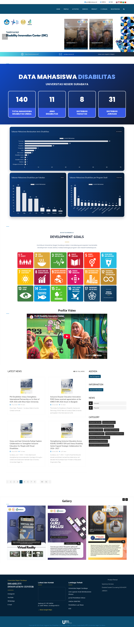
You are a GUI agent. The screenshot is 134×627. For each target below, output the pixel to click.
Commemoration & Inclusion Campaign (101, 426)
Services (85, 9)
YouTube (10, 597)
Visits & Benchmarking (111, 430)
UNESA (104, 2)
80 (42, 482)
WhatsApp (11, 601)
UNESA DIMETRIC (74, 601)
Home (58, 9)
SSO (111, 2)
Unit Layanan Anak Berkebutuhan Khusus (79, 593)
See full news (80, 371)
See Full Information (96, 390)
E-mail (10, 605)
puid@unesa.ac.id (91, 2)
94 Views (22, 451)
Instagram (11, 594)
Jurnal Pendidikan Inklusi (76, 598)
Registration (115, 9)
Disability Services (95, 422)
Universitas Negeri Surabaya (78, 588)
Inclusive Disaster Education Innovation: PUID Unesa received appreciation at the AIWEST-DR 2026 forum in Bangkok (65, 399)
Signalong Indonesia (108, 584)
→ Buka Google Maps (45, 610)
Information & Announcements (99, 445)
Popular (96, 408)
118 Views (63, 451)
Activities (75, 9)
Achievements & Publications (98, 441)
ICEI (69, 608)
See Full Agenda (95, 376)
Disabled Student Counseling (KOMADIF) (114, 587)
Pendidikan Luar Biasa (75, 605)
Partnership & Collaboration (114, 433)
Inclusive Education (109, 422)
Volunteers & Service (96, 430)
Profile (66, 9)
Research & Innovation (96, 433)
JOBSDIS (104, 591)
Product (94, 9)
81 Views (63, 404)
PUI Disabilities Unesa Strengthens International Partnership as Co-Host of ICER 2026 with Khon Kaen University (24, 399)
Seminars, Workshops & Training (99, 437)
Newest (96, 403)
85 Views (22, 404)
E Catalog (104, 9)
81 (46, 482)
